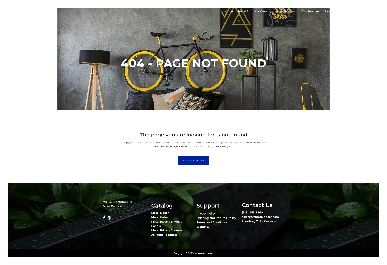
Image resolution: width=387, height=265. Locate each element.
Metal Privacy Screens (166, 230)
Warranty (203, 226)
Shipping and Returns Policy (216, 218)
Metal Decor (160, 213)
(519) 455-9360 (252, 212)
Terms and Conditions (212, 222)
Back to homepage (193, 160)
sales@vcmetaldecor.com (260, 217)
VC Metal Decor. (204, 253)
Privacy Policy (206, 213)
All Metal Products (164, 234)
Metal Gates (159, 217)
